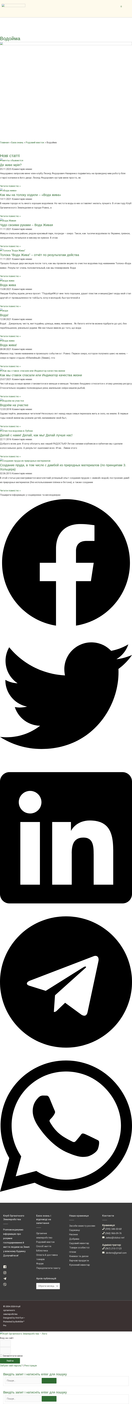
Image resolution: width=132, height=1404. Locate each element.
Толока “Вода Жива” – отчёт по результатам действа (39, 255)
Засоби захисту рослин (82, 1225)
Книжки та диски (78, 1256)
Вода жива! (8, 345)
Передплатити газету (48, 1268)
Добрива (74, 1238)
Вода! (4, 315)
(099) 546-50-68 (113, 1229)
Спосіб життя (43, 1246)
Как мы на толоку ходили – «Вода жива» (30, 195)
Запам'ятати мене (12, 1355)
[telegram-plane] (6, 1279)
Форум (39, 1263)
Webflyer (19, 1318)
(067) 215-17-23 (113, 1248)
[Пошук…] (23, 1380)
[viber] (6, 1285)
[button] (66, 563)
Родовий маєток (35, 142)
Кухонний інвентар (79, 1264)
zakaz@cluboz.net (115, 1237)
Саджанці (74, 1230)
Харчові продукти (79, 1260)
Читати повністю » (10, 186)
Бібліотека (42, 1250)
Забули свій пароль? (11, 1365)
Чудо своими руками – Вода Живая (26, 225)
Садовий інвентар (79, 1243)
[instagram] (6, 1273)
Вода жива (8, 285)
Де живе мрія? (11, 165)
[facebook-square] (6, 1267)
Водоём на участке (14, 405)
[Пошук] (49, 1381)
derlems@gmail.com (116, 1252)
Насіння (73, 1234)
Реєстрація (30, 1365)
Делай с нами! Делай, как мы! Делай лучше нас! (36, 435)
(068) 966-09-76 (113, 1233)
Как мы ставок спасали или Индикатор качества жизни (41, 375)
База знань (17, 142)
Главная (4, 142)
